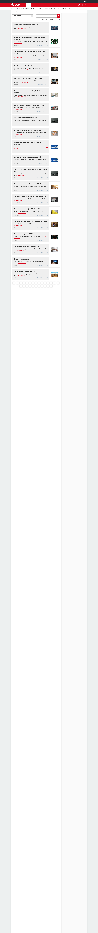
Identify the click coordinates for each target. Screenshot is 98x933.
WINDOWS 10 (41, 8)
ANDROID (32, 8)
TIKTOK (58, 8)
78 (45, 283)
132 (45, 286)
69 (36, 283)
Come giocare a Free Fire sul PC (25, 271)
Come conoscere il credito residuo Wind (27, 184)
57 (32, 283)
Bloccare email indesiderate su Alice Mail (28, 130)
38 (29, 283)
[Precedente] (14, 283)
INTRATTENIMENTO (25, 8)
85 (29, 286)
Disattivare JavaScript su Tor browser (26, 66)
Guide (28, 4)
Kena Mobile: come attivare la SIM (25, 118)
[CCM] (15, 5)
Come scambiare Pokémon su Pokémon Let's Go (30, 196)
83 (23, 286)
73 (39, 283)
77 (42, 283)
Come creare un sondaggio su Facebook (27, 157)
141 (51, 286)
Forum (23, 4)
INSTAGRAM (47, 8)
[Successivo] (58, 283)
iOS (36, 8)
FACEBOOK (64, 8)
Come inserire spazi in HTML (23, 234)
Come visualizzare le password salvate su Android (31, 221)
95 (36, 286)
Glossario (42, 4)
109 (39, 286)
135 (48, 286)
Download (34, 4)
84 (26, 286)
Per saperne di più (22, 28)
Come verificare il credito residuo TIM (26, 246)
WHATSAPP (53, 8)
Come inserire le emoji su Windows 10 (27, 209)
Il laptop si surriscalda (21, 259)
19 (26, 283)
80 (51, 283)
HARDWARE (69, 8)
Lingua (85, 1)
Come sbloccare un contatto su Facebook (28, 78)
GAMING (18, 8)
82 (20, 286)
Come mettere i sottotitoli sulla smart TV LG (29, 105)
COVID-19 (13, 8)
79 (48, 283)
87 (32, 286)
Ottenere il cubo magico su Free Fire (26, 25)
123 (42, 286)
